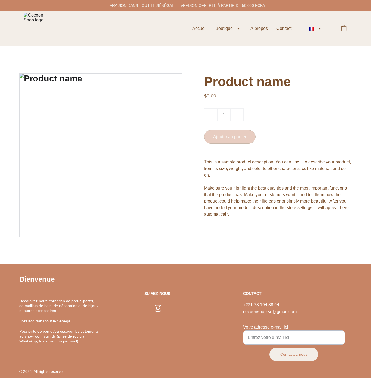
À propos (259, 28)
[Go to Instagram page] (158, 308)
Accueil (199, 28)
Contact (283, 28)
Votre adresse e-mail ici (265, 327)
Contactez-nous (293, 354)
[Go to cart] (343, 28)
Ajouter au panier (229, 136)
